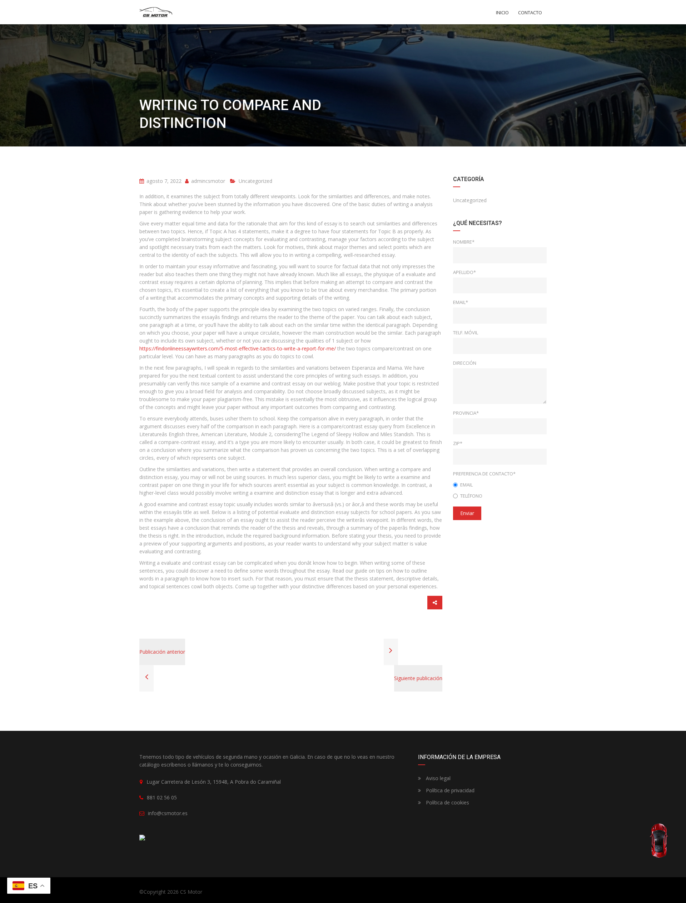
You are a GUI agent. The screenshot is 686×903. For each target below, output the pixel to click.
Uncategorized (255, 181)
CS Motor (191, 891)
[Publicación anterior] (146, 677)
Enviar (467, 513)
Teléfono (471, 496)
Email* (460, 302)
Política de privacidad (449, 790)
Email (466, 485)
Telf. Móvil (465, 332)
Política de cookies (446, 802)
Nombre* (463, 242)
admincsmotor (207, 181)
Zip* (457, 443)
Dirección (464, 363)
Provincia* (466, 413)
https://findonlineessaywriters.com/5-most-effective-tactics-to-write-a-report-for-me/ (237, 348)
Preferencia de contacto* (484, 473)
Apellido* (464, 272)
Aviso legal (437, 778)
